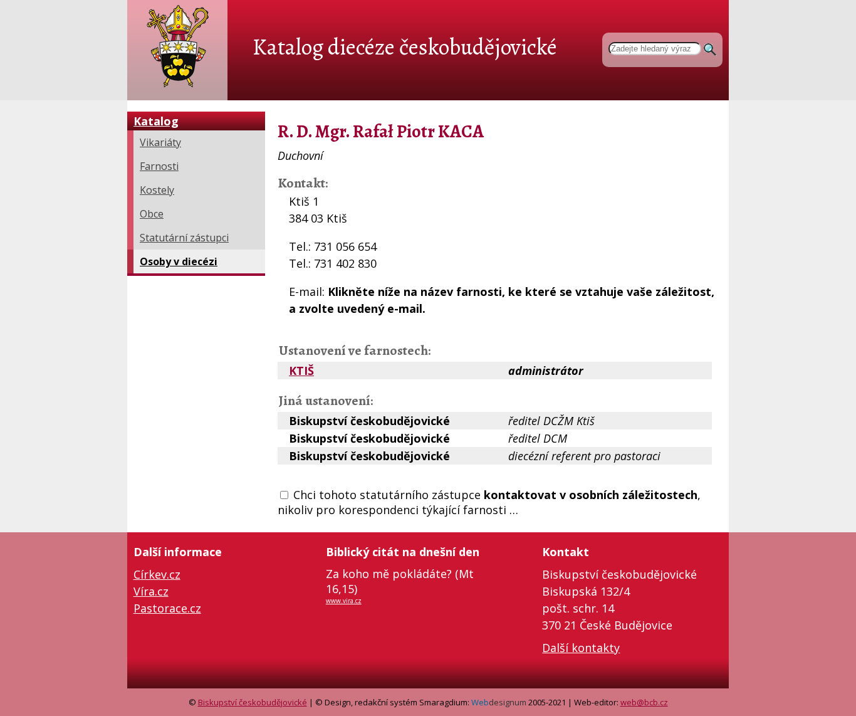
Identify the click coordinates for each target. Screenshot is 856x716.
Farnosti (159, 166)
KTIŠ (301, 370)
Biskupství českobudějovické (252, 702)
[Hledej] (710, 47)
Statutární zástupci (184, 238)
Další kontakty (581, 647)
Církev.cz (156, 574)
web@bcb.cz (644, 702)
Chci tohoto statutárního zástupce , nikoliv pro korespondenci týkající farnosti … (489, 502)
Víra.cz (151, 591)
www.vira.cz (344, 600)
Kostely (157, 190)
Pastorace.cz (167, 608)
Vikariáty (160, 142)
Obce (152, 214)
